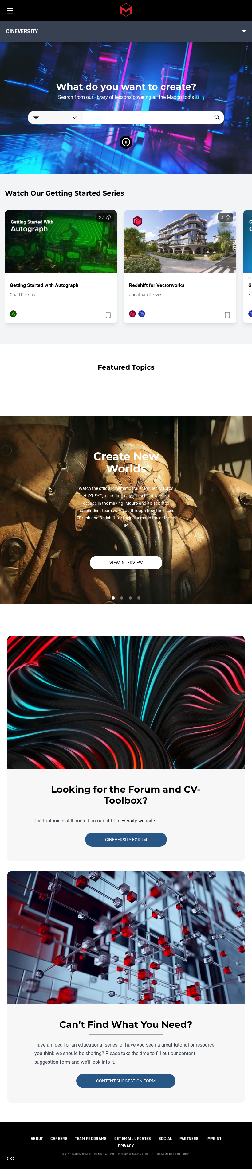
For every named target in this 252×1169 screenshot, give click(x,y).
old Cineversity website (130, 821)
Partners (189, 1138)
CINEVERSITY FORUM (126, 839)
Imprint (213, 1138)
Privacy (126, 1146)
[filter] (55, 117)
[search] (217, 117)
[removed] (107, 315)
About (37, 1138)
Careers (59, 1138)
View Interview (126, 562)
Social (165, 1138)
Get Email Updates (132, 1138)
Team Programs (91, 1138)
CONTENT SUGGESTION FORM (126, 1080)
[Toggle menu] (244, 31)
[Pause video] (126, 142)
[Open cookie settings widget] (10, 1158)
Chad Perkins (22, 294)
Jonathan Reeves (145, 294)
